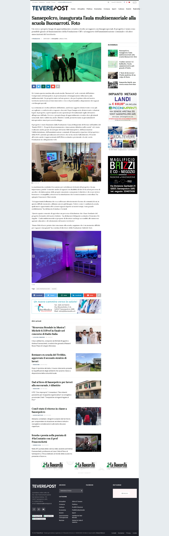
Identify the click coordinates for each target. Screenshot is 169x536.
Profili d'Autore (77, 507)
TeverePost (39, 533)
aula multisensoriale (43, 289)
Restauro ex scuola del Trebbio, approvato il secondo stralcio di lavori (49, 358)
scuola (54, 289)
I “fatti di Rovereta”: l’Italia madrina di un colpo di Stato (127, 75)
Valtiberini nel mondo (77, 516)
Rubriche (136, 9)
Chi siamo (35, 2)
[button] (99, 161)
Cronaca (107, 9)
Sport (114, 9)
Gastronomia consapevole (63, 516)
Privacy (53, 2)
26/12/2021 (46, 445)
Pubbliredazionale (78, 510)
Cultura (121, 9)
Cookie (135, 533)
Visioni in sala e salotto (77, 521)
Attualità (81, 9)
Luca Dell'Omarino (39, 337)
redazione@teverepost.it (65, 2)
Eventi (128, 9)
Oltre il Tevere (77, 501)
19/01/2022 (44, 364)
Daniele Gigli (37, 445)
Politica (89, 9)
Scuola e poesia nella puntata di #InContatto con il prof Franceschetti (49, 438)
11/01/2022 (48, 415)
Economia (98, 9)
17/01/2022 (44, 388)
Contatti (48, 2)
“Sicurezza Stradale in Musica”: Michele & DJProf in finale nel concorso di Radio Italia (49, 331)
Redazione (42, 2)
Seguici (125, 493)
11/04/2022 (50, 337)
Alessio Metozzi (38, 415)
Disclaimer (121, 533)
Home (73, 9)
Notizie (61, 520)
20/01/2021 (46, 38)
